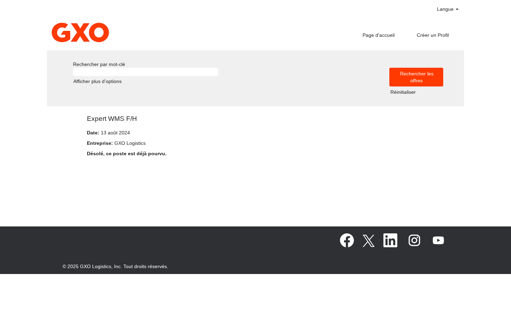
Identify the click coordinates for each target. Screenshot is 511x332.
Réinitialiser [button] (403, 92)
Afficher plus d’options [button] (97, 81)
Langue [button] (446, 9)
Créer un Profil (433, 35)
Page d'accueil (379, 35)
